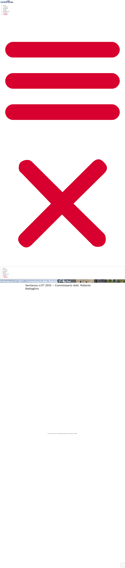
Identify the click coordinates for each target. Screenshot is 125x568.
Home (4, 5)
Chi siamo (5, 7)
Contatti (5, 12)
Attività (5, 10)
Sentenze (5, 8)
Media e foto (6, 11)
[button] (62, 141)
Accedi (5, 14)
